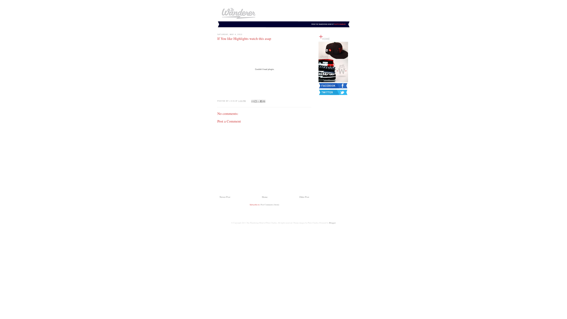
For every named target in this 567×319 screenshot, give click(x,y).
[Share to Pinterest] (264, 101)
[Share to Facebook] (261, 101)
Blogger (332, 222)
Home (265, 196)
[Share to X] (258, 101)
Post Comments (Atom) (270, 204)
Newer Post (225, 196)
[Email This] (252, 101)
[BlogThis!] (255, 101)
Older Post (304, 196)
